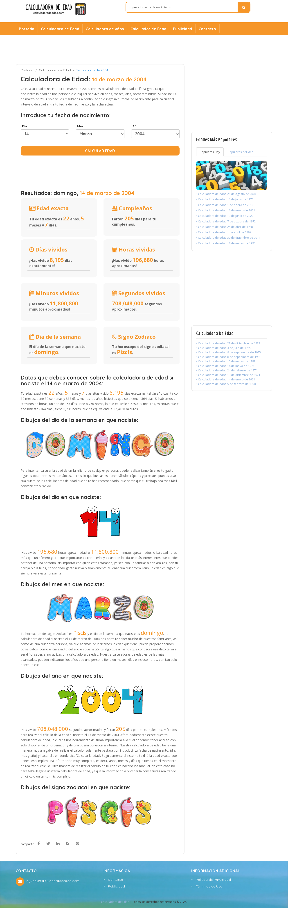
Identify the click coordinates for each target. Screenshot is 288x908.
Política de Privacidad (213, 880)
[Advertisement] (144, 50)
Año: (135, 126)
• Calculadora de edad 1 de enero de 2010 (224, 205)
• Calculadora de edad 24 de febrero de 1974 (226, 370)
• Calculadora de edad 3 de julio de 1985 (223, 348)
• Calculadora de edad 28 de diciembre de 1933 (228, 343)
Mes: (80, 126)
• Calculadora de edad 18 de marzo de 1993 (225, 243)
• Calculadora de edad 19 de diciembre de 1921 (228, 375)
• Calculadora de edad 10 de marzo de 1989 (225, 361)
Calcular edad (100, 151)
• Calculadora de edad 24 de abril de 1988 (224, 227)
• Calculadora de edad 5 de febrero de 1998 (226, 384)
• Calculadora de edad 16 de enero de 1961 (225, 210)
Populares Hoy (210, 152)
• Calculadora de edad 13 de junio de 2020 (224, 216)
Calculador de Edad (148, 29)
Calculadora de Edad (60, 29)
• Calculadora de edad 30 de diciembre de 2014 (228, 238)
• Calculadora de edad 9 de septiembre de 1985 (228, 352)
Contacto (207, 29)
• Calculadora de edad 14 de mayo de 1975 (225, 366)
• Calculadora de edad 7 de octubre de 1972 (226, 221)
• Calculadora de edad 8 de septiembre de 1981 (228, 357)
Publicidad (182, 29)
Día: (24, 126)
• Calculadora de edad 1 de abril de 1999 (223, 232)
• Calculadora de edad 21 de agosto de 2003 (226, 194)
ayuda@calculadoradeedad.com (52, 881)
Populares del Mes (240, 152)
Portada (26, 29)
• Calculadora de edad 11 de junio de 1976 (224, 199)
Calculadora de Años (105, 29)
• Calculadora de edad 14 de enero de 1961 (225, 379)
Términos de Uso (209, 886)
